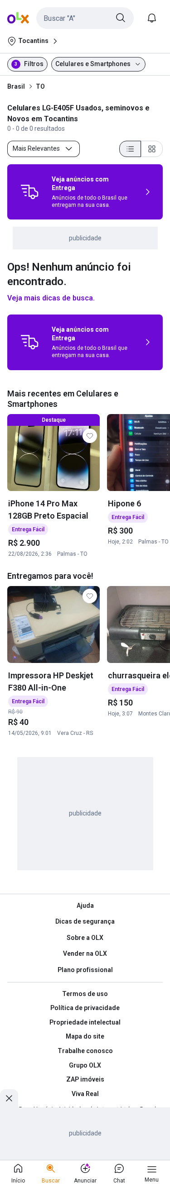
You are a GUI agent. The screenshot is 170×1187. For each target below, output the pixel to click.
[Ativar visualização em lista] (130, 149)
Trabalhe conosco (85, 1050)
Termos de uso (85, 993)
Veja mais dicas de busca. (51, 298)
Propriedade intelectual (85, 1022)
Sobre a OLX (85, 937)
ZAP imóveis (85, 1079)
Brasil (16, 86)
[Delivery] (29, 191)
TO (40, 86)
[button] (85, 18)
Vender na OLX (85, 953)
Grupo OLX (85, 1065)
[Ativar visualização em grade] (152, 149)
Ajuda (85, 905)
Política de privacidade (85, 1007)
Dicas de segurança (85, 921)
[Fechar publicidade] (9, 1098)
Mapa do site (85, 1036)
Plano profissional (85, 969)
